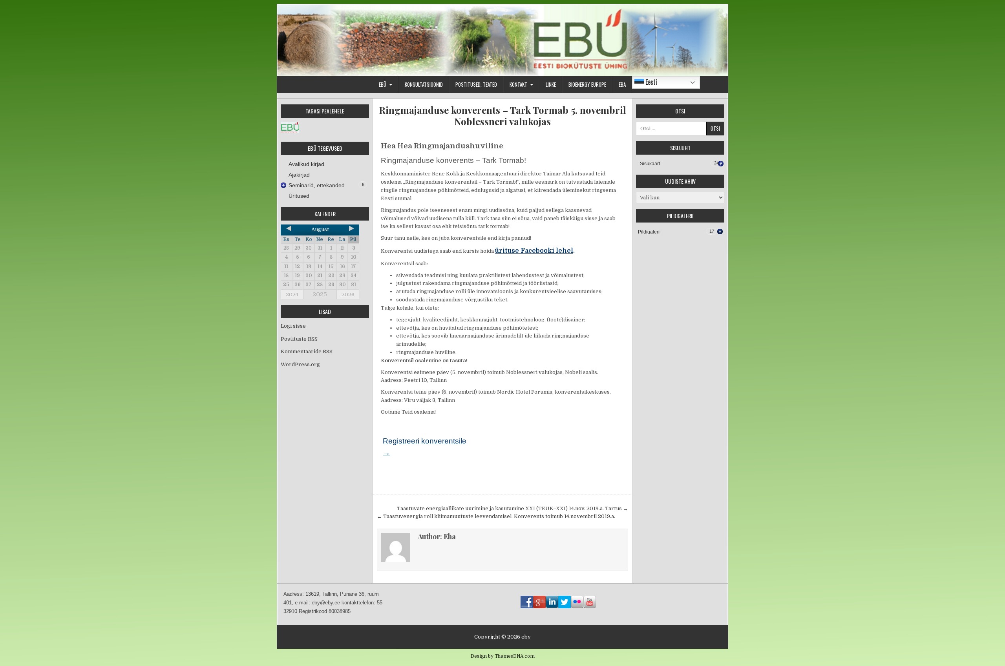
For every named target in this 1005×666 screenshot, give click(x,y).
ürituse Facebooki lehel (534, 250)
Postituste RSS (299, 339)
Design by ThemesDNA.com (503, 656)
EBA (622, 84)
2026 (348, 294)
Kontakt (518, 84)
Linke (551, 84)
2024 (292, 294)
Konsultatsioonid (424, 84)
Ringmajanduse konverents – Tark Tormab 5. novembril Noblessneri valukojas (502, 115)
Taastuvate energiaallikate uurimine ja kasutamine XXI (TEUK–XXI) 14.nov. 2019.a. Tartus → (512, 508)
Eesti (650, 81)
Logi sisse (293, 326)
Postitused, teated (476, 84)
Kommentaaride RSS (307, 351)
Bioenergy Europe (587, 84)
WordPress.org (300, 364)
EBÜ (382, 84)
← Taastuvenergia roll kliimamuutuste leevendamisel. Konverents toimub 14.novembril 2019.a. (496, 516)
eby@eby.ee (327, 603)
